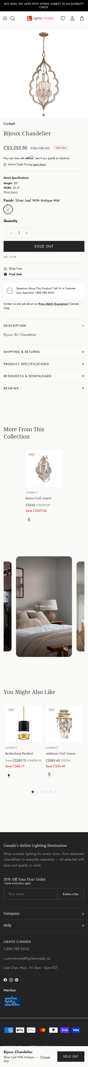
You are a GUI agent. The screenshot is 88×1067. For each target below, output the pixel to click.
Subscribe (71, 894)
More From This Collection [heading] (24, 433)
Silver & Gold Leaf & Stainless (49, 774)
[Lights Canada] (40, 18)
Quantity (10, 220)
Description (15, 325)
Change (45, 1057)
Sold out (71, 1056)
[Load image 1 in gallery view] (44, 74)
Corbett (9, 123)
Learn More (39, 164)
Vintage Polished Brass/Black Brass (8, 774)
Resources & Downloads (28, 376)
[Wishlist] (62, 18)
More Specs (11, 192)
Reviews (11, 388)
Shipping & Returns (22, 351)
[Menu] (5, 18)
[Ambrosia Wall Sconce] (64, 724)
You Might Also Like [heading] (29, 692)
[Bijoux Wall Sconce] (44, 468)
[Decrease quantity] (10, 233)
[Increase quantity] (28, 233)
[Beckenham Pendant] (23, 724)
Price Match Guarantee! (53, 304)
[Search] (15, 18)
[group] (44, 487)
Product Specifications (26, 364)
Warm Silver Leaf (29, 519)
